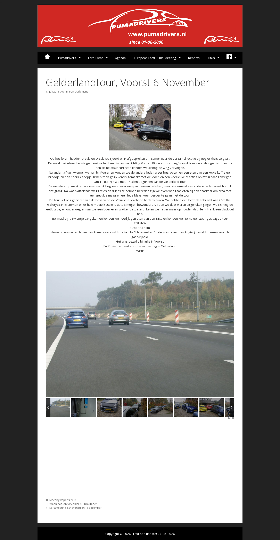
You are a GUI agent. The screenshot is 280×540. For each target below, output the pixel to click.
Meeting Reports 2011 (62, 500)
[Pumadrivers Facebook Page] (230, 58)
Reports (194, 58)
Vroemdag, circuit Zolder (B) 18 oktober (73, 504)
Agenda (120, 58)
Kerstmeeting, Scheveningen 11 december (75, 507)
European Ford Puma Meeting (155, 58)
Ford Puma (95, 58)
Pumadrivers (67, 58)
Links (211, 58)
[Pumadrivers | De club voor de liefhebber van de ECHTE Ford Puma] (140, 25)
